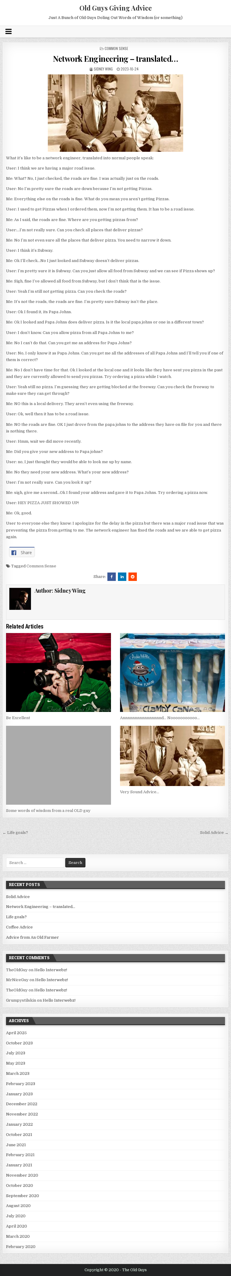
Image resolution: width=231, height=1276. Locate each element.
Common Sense (116, 48)
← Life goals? (15, 832)
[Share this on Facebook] (111, 576)
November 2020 (22, 1175)
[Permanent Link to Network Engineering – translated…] (115, 113)
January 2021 (19, 1165)
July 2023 (15, 1053)
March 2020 (18, 1236)
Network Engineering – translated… (115, 58)
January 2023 (19, 1094)
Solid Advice (18, 896)
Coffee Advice (19, 927)
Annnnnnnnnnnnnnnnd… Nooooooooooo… (160, 718)
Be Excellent (18, 718)
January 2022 (19, 1124)
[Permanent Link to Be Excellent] (58, 672)
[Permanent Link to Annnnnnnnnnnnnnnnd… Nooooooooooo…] (172, 672)
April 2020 (16, 1226)
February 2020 (20, 1246)
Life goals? (16, 917)
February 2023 (20, 1083)
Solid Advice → (214, 832)
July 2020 (16, 1216)
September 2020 (22, 1195)
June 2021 (16, 1145)
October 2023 (19, 1043)
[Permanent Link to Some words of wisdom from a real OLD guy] (58, 765)
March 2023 (17, 1073)
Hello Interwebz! (50, 970)
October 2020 (19, 1185)
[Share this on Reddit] (132, 576)
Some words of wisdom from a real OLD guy (48, 810)
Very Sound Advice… (139, 792)
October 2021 (19, 1134)
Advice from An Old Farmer (32, 937)
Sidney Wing (103, 68)
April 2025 (16, 1033)
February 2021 (20, 1155)
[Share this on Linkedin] (122, 576)
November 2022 (22, 1114)
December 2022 (21, 1104)
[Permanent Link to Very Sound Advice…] (172, 756)
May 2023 (15, 1063)
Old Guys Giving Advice (115, 7)
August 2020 (18, 1205)
